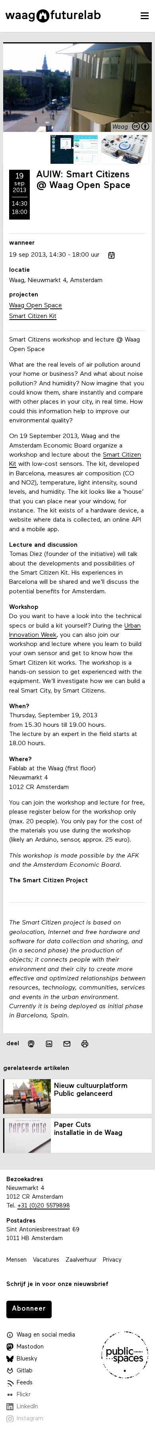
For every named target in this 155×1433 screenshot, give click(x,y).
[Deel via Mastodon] (31, 1044)
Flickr (24, 1395)
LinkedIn (27, 1407)
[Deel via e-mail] (67, 1044)
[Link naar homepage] (53, 16)
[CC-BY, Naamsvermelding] (141, 127)
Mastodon (30, 1347)
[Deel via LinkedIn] (49, 1044)
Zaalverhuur (81, 1260)
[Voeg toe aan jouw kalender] (111, 255)
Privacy (112, 1260)
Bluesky (27, 1359)
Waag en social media (46, 1335)
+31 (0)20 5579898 (43, 1206)
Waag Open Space (35, 305)
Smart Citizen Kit (32, 316)
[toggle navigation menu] (145, 16)
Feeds (25, 1383)
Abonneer (29, 1308)
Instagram (30, 1419)
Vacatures (46, 1260)
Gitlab (25, 1371)
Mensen (16, 1260)
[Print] (85, 1044)
